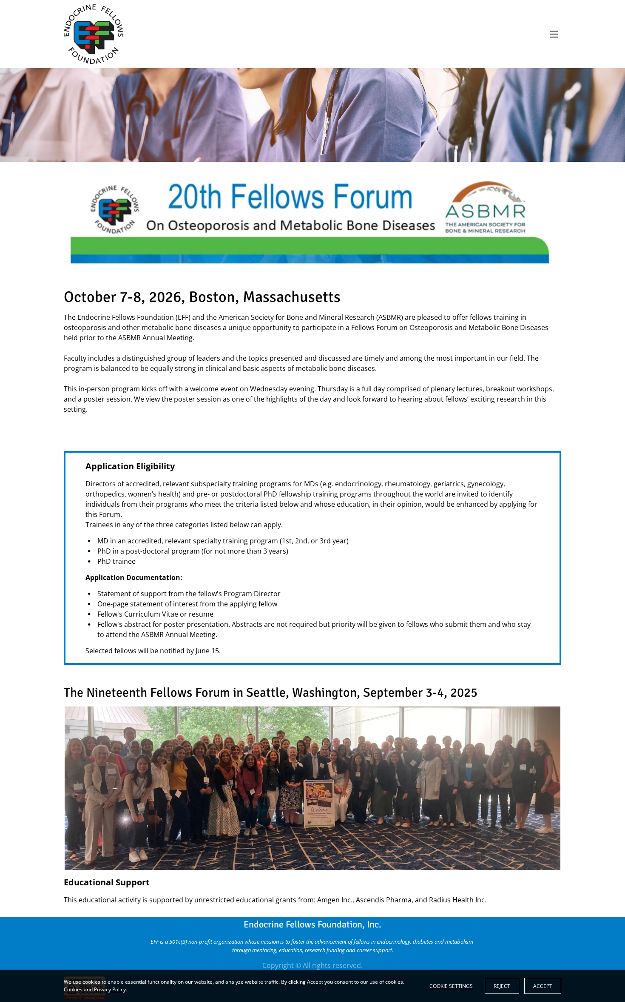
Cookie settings (451, 985)
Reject (502, 986)
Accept (542, 986)
